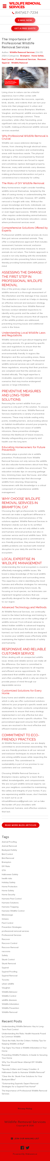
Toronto (5, 980)
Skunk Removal (9, 963)
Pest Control (8, 59)
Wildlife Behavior (9, 992)
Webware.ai (31, 1154)
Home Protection (9, 886)
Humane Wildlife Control (13, 911)
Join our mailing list (26, 1138)
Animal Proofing (9, 842)
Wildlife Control (9, 996)
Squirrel (5, 63)
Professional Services (25, 59)
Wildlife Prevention (10, 1008)
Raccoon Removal (10, 947)
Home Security (8, 894)
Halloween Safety (10, 874)
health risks (7, 878)
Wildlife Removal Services (32, 521)
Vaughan (6, 988)
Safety (5, 955)
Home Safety (38, 55)
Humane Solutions (10, 902)
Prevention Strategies (12, 927)
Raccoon (42, 59)
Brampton (25, 55)
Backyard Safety (9, 850)
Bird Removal (8, 858)
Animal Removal (9, 846)
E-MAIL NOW (25, 20)
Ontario (5, 919)
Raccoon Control (9, 943)
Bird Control (7, 854)
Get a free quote (25, 28)
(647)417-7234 (26, 12)
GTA (4, 870)
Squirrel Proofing (9, 971)
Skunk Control (8, 959)
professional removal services (15, 931)
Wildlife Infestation (10, 1004)
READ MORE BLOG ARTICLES (20, 825)
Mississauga (7, 915)
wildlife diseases (9, 1000)
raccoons (6, 951)
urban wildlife (8, 984)
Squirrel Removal (9, 975)
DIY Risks (6, 866)
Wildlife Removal (19, 63)
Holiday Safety (8, 882)
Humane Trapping (10, 907)
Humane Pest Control (12, 898)
